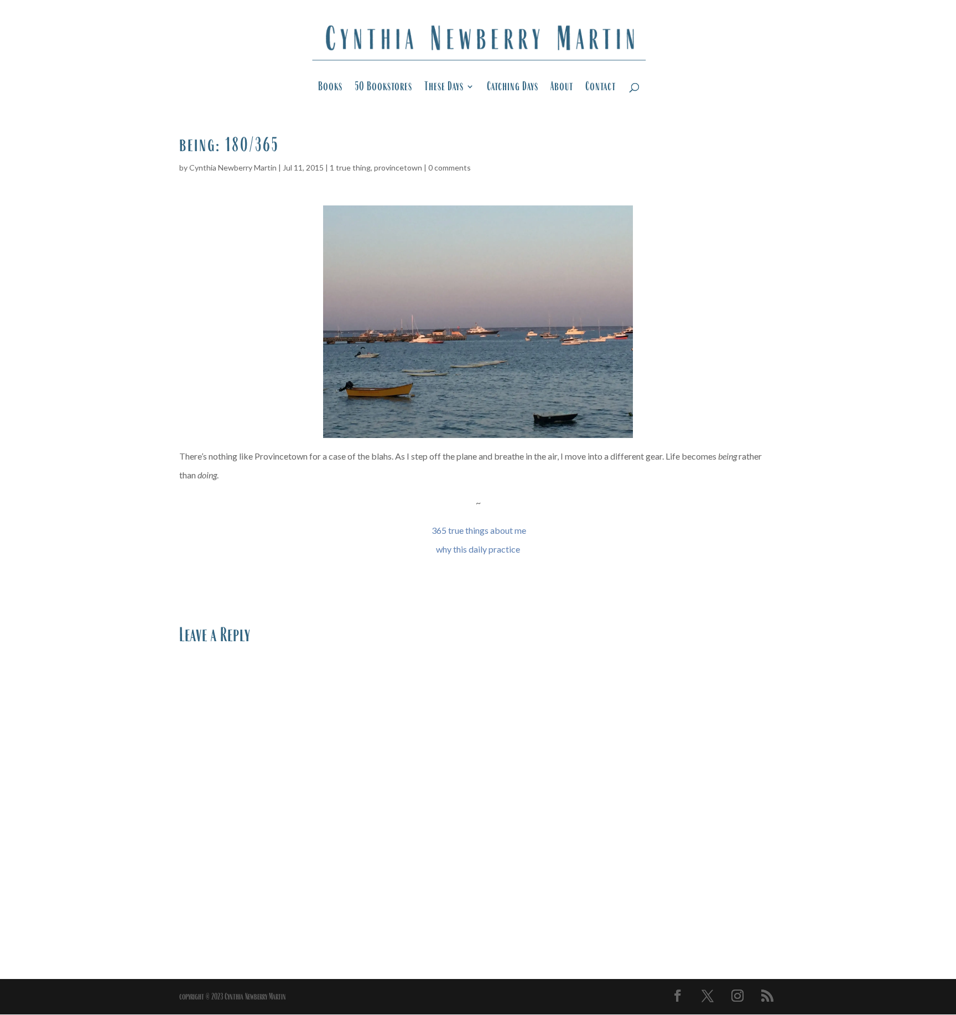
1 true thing (350, 167)
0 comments (449, 167)
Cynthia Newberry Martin (233, 167)
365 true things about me (479, 530)
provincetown (398, 167)
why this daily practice (478, 549)
